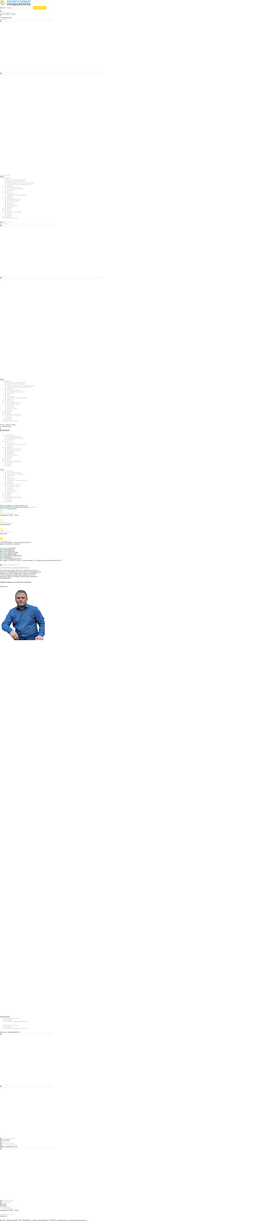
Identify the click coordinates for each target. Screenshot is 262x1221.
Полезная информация (13, 212)
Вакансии (10, 190)
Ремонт (10, 197)
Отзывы (7, 210)
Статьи (9, 213)
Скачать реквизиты (14, 567)
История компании (14, 187)
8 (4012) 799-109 (6, 13)
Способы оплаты (13, 201)
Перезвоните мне (11, 218)
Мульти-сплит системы (15, 181)
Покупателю (9, 198)
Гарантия (10, 203)
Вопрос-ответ (12, 206)
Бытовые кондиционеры (16, 180)
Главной (33, 507)
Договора (10, 204)
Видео (9, 215)
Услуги (7, 192)
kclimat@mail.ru (5, 541)
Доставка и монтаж (14, 200)
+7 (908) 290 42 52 (7, 523)
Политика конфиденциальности (16, 1021)
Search (2, 8)
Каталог (8, 178)
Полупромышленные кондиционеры (20, 183)
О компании (9, 186)
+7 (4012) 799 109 (6, 514)
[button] (131, 176)
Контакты (8, 216)
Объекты (8, 209)
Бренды (10, 207)
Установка (11, 193)
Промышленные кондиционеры (19, 184)
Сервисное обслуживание (17, 195)
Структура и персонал (15, 189)
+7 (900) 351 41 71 (6, 532)
